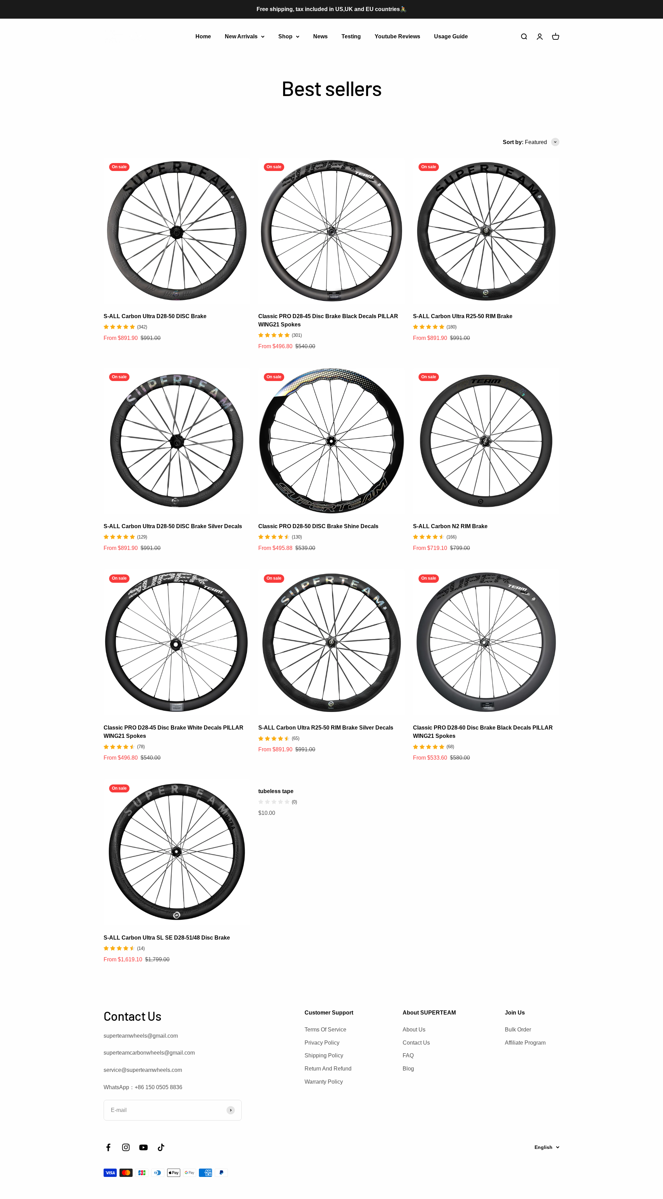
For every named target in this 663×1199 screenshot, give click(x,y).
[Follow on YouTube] (143, 1147)
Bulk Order (518, 1030)
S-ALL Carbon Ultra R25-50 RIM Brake (462, 316)
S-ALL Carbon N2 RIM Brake (450, 526)
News (320, 36)
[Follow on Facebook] (108, 1147)
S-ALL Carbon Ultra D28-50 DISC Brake (155, 316)
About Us (414, 1030)
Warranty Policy (324, 1082)
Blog (408, 1069)
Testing (351, 36)
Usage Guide (451, 36)
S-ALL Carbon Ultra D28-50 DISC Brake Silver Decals (173, 526)
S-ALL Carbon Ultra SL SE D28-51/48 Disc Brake (167, 938)
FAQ (408, 1055)
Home (203, 36)
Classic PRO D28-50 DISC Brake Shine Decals (318, 526)
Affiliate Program (525, 1043)
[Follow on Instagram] (126, 1147)
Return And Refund (328, 1069)
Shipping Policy (324, 1055)
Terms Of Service (325, 1030)
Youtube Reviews (397, 36)
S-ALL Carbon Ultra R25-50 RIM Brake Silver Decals (325, 728)
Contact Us (416, 1043)
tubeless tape (276, 791)
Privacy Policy (322, 1043)
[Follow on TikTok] (161, 1147)
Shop (285, 36)
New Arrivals (241, 36)
